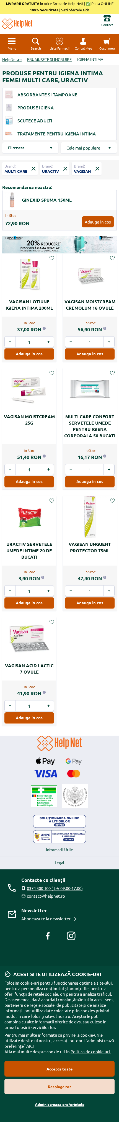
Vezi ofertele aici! (74, 9)
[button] (83, 44)
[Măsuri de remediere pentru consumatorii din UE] (59, 821)
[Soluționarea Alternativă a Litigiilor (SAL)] (59, 836)
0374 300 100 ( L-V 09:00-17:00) (55, 888)
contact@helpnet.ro (46, 895)
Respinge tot (59, 1086)
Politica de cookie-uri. (91, 1051)
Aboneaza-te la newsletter (46, 918)
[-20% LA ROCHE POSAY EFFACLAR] (59, 244)
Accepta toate (59, 1068)
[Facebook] (48, 936)
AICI (30, 1046)
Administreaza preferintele (59, 1104)
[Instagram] (71, 936)
